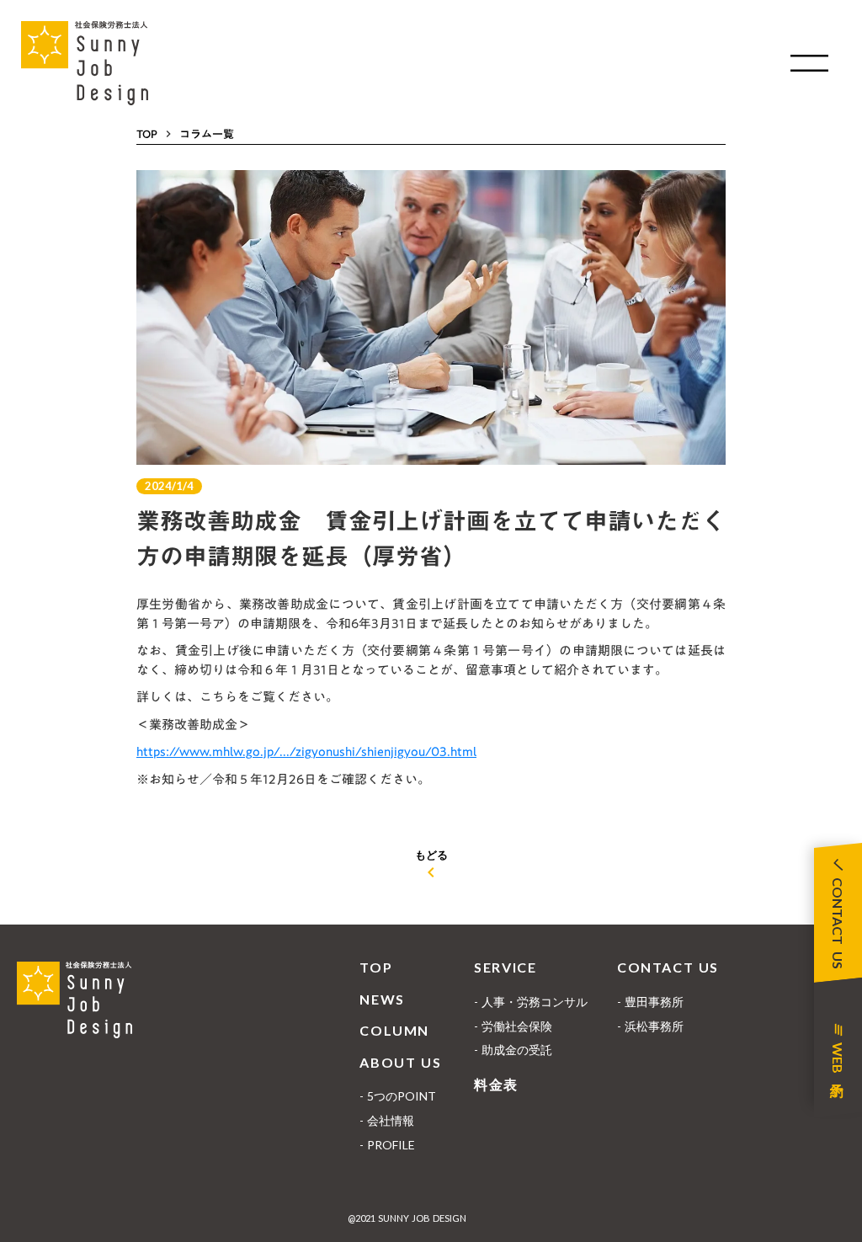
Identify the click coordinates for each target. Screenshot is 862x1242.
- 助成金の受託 (513, 1049)
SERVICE (505, 967)
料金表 (496, 1084)
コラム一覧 (206, 133)
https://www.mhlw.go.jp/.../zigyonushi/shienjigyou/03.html (306, 751)
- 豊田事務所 (650, 1001)
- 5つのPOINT (397, 1096)
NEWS (381, 999)
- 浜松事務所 (650, 1026)
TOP (146, 133)
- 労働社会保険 (513, 1026)
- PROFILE (387, 1145)
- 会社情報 (386, 1120)
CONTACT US (668, 967)
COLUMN (394, 1030)
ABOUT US (400, 1062)
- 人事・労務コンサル (531, 1001)
